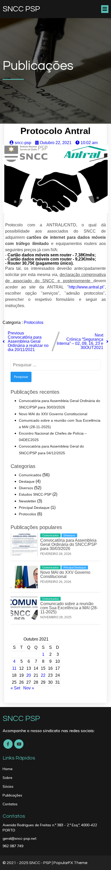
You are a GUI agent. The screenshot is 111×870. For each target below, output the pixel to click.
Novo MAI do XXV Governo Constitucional (53, 414)
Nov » (28, 688)
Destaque (27, 481)
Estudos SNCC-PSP (35, 494)
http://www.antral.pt (86, 287)
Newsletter (27, 501)
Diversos (26, 488)
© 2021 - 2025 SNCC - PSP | (28, 863)
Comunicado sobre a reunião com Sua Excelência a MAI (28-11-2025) (69, 607)
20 (28, 675)
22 (43, 675)
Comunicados (30, 475)
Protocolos (33, 322)
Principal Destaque (34, 507)
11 (14, 668)
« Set (15, 688)
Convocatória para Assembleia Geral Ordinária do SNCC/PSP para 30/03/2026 (68, 544)
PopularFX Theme (70, 863)
